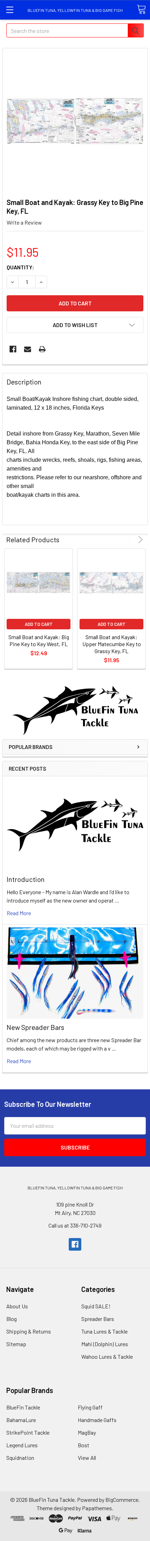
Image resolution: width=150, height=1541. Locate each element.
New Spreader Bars (35, 1027)
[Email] (27, 349)
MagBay (87, 1432)
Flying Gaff (90, 1407)
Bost (83, 1445)
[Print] (42, 349)
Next (139, 539)
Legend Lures (22, 1445)
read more (19, 913)
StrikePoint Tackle (28, 1432)
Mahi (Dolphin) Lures (104, 1344)
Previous (130, 539)
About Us (17, 1306)
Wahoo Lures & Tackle (107, 1356)
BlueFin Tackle (23, 1407)
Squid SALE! (96, 1306)
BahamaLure (21, 1419)
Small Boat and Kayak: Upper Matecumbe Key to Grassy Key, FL (111, 644)
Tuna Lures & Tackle (104, 1331)
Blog (11, 1318)
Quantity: (20, 267)
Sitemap (16, 1344)
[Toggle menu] (9, 9)
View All (87, 1457)
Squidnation (20, 1457)
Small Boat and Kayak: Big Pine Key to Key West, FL (38, 640)
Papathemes (97, 1508)
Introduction (26, 879)
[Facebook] (13, 349)
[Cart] (141, 9)
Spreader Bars (97, 1318)
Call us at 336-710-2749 (75, 1225)
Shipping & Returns (28, 1331)
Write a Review (24, 222)
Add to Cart (39, 624)
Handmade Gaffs (97, 1419)
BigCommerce (121, 1499)
